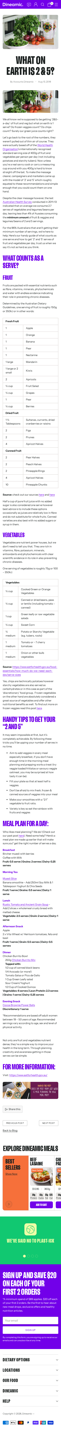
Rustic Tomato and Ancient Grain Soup (25, 904)
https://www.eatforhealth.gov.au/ (28, 1075)
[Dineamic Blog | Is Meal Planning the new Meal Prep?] (30, 1090)
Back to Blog (10, 1130)
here (41, 494)
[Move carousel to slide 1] (24, 1256)
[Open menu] (56, 4)
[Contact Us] (29, 4)
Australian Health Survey (17, 201)
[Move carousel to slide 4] (36, 1256)
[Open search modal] (42, 4)
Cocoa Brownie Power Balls (19, 1005)
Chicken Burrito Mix (23, 960)
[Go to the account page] (35, 4)
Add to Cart (41, 1205)
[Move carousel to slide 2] (28, 1256)
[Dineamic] (13, 4)
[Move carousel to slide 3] (32, 1256)
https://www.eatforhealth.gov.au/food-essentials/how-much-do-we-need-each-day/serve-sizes (30, 670)
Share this (14, 1109)
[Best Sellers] (8, 1204)
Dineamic (27, 1413)
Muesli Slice (10, 878)
